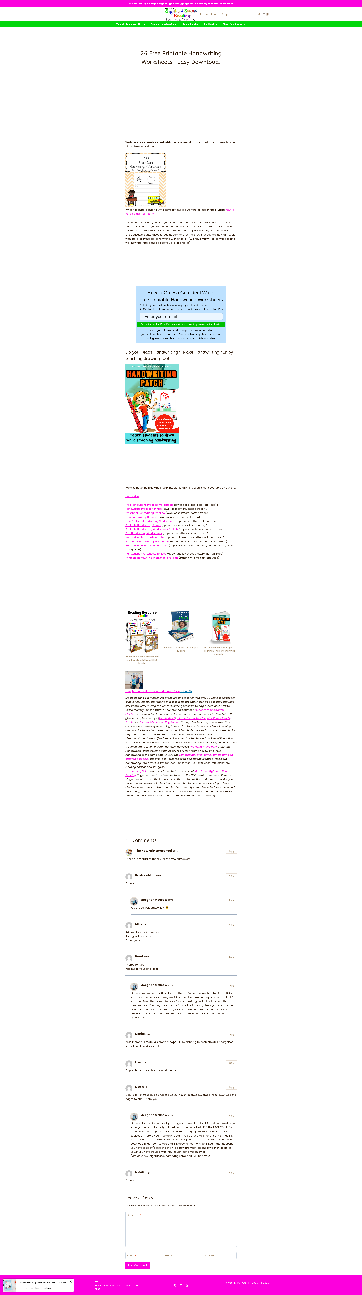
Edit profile (186, 691)
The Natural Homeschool (153, 851)
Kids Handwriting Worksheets (143, 533)
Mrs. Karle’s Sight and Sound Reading (182, 718)
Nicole (140, 1172)
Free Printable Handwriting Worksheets (149, 521)
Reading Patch (140, 771)
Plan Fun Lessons (234, 24)
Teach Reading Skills (130, 24)
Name (131, 1255)
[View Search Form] (258, 14)
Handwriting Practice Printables (145, 537)
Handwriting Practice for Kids (143, 509)
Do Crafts (210, 24)
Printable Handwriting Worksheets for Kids (151, 529)
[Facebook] (175, 1285)
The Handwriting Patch (204, 746)
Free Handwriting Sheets (140, 517)
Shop (224, 14)
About (214, 14)
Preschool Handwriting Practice (145, 513)
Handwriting (133, 496)
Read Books (190, 24)
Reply (231, 851)
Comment (134, 1215)
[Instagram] (186, 1285)
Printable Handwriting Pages (143, 525)
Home (204, 14)
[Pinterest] (181, 1285)
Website (208, 1255)
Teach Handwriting (164, 24)
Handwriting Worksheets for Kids (145, 553)
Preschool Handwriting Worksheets (147, 541)
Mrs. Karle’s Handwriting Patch (159, 722)
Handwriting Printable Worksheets (146, 545)
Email (169, 1255)
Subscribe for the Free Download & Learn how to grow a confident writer (181, 324)
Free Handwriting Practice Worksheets (149, 505)
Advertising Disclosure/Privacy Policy (118, 1285)
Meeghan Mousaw (153, 900)
